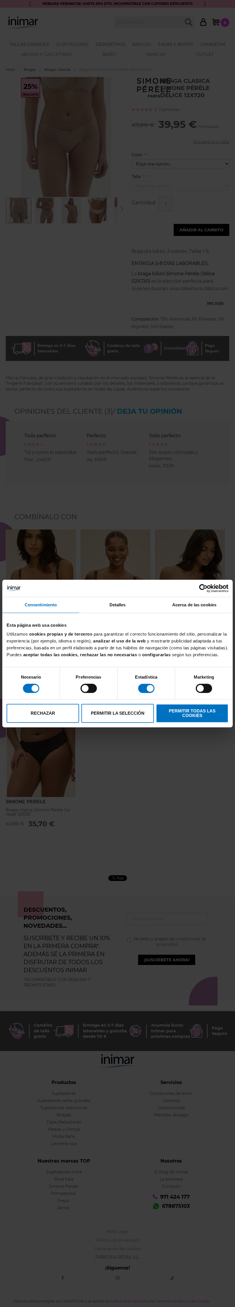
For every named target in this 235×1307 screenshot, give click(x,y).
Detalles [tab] (117, 604)
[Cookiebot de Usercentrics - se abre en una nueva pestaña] (203, 588)
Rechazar (43, 713)
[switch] (89, 688)
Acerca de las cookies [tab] (194, 604)
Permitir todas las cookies (192, 713)
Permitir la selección (117, 713)
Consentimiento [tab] (41, 604)
